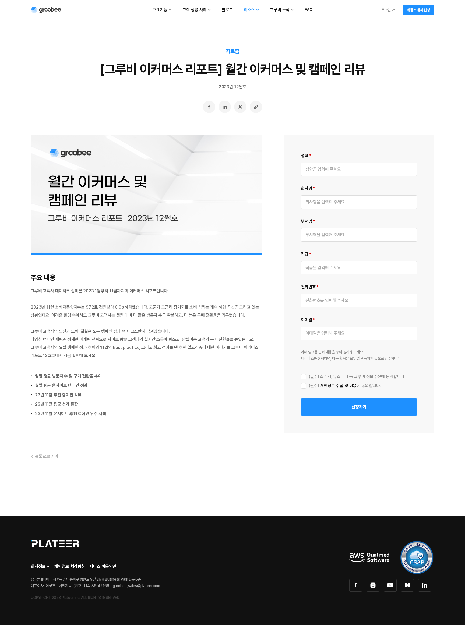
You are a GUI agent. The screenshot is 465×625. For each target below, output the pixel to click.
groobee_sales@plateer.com (136, 586)
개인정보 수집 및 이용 (338, 385)
